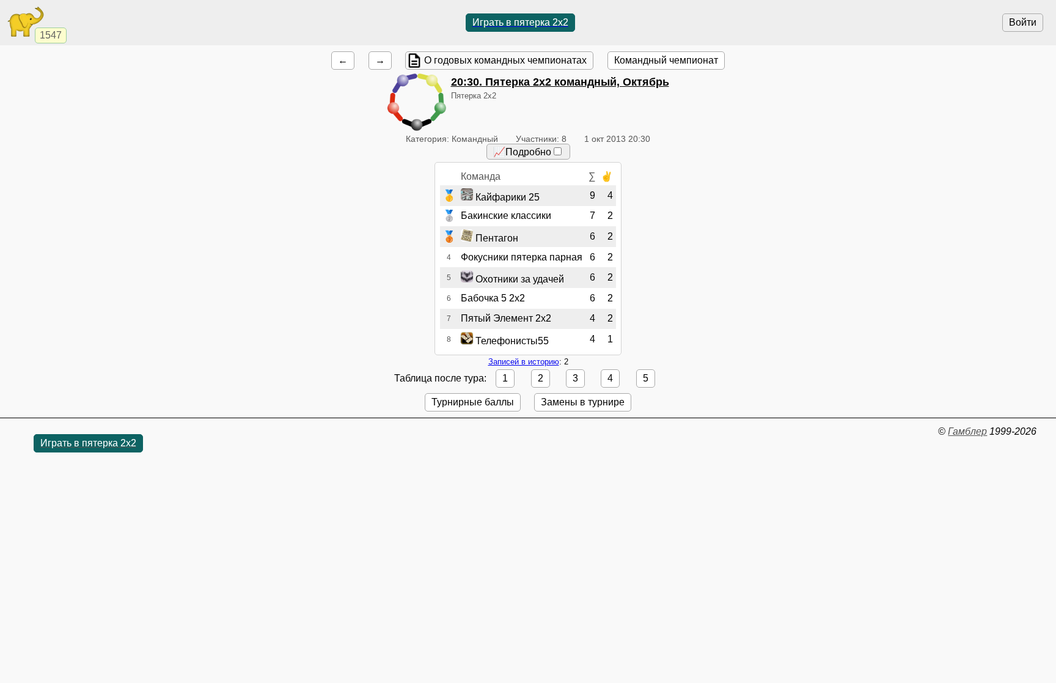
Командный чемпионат (666, 60)
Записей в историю (523, 361)
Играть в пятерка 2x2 (520, 22)
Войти (1022, 22)
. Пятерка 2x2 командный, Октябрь (560, 82)
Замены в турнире (583, 402)
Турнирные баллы (472, 402)
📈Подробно (522, 152)
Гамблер (967, 431)
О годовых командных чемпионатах (505, 60)
